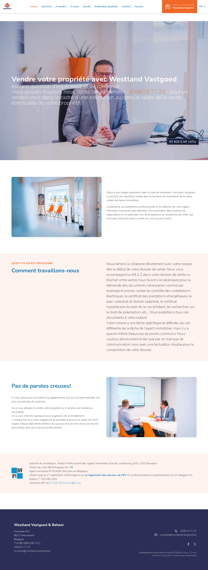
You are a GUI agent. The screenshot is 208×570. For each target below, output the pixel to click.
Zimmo (193, 552)
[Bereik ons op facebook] (190, 544)
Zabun (186, 552)
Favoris (139, 6)
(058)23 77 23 (147, 92)
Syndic (87, 6)
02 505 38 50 (57, 483)
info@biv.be (74, 483)
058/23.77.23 (22, 547)
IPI (71, 467)
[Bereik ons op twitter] (194, 544)
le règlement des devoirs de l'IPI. (105, 475)
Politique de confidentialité (185, 555)
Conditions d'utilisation (162, 555)
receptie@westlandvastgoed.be (32, 551)
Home (34, 6)
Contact (126, 6)
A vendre (60, 6)
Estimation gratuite (106, 6)
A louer (74, 6)
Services (46, 6)
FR (201, 6)
